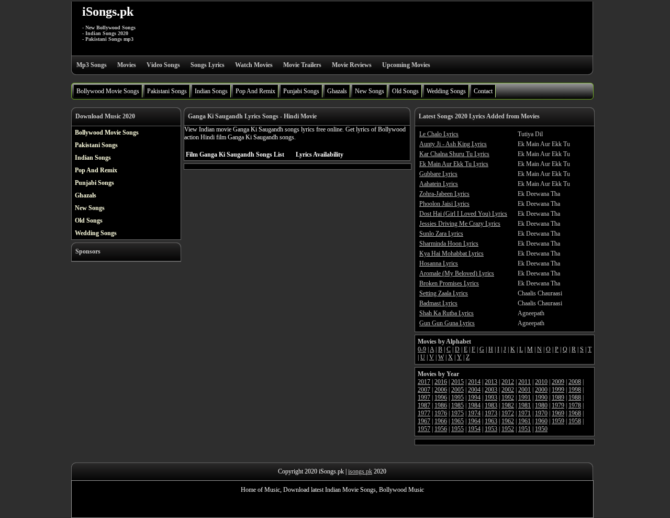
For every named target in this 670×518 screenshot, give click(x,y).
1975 (457, 413)
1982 (507, 405)
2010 (541, 381)
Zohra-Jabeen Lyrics (444, 193)
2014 (474, 381)
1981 (524, 405)
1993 (491, 397)
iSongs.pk (107, 11)
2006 (440, 389)
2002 (507, 389)
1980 (541, 405)
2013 (491, 381)
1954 (474, 429)
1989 (558, 397)
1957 (424, 429)
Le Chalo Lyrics (439, 134)
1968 (574, 413)
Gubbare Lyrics (438, 174)
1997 (424, 397)
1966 (440, 421)
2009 (558, 381)
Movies (126, 65)
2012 (507, 381)
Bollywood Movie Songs (107, 91)
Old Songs (405, 91)
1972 (507, 413)
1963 (491, 421)
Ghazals (337, 91)
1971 (524, 413)
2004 (474, 389)
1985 (457, 405)
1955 (457, 429)
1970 (541, 413)
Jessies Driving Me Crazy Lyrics (459, 223)
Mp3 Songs (91, 65)
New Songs (369, 91)
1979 (558, 405)
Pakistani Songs (167, 91)
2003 (491, 389)
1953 (491, 429)
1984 (474, 405)
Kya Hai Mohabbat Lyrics (451, 253)
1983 (491, 405)
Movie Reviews (352, 65)
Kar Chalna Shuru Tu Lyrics (454, 154)
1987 (424, 405)
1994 (474, 397)
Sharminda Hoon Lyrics (448, 243)
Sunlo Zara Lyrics (441, 233)
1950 (541, 429)
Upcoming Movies (406, 65)
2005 (457, 389)
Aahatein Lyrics (438, 184)
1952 (507, 429)
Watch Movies (254, 65)
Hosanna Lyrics (438, 263)
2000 (541, 389)
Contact (483, 91)
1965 (457, 421)
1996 (440, 397)
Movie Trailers (302, 65)
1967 (424, 421)
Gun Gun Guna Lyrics (447, 323)
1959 (558, 421)
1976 (440, 413)
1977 (424, 413)
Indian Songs (211, 91)
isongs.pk (360, 471)
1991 (524, 397)
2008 (574, 381)
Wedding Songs (446, 91)
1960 (541, 421)
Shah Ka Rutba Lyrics (446, 313)
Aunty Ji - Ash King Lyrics (453, 144)
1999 (558, 389)
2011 (524, 381)
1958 (574, 421)
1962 (507, 421)
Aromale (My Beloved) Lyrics (456, 273)
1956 (440, 429)
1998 (574, 389)
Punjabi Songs (301, 91)
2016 (440, 381)
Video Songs (163, 65)
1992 (507, 397)
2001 (524, 389)
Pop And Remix (255, 91)
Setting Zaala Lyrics (443, 293)
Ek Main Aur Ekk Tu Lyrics (453, 164)
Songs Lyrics (208, 65)
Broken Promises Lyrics (449, 283)
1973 (491, 413)
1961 (524, 421)
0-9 (422, 349)
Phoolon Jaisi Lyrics (444, 203)
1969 (558, 413)
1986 (440, 405)
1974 (474, 413)
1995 (457, 397)
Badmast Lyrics (438, 303)
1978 (574, 405)
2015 (457, 381)
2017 (424, 381)
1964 (474, 421)
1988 (574, 397)
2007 (424, 389)
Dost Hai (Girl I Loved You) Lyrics (463, 213)
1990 (541, 397)
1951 (524, 429)
